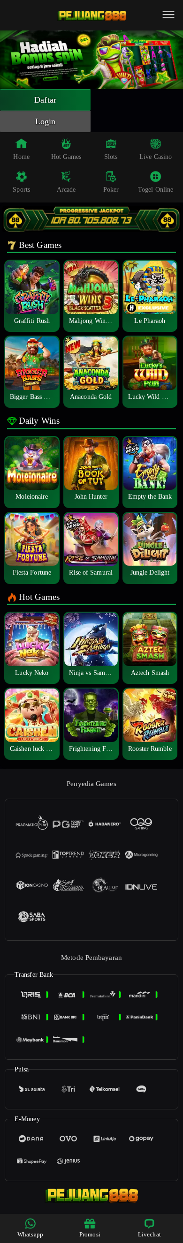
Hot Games (66, 156)
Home (21, 156)
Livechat (149, 1234)
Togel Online (155, 189)
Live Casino (155, 156)
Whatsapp (30, 1234)
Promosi (89, 1234)
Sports (21, 189)
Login (45, 121)
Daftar (45, 100)
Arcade (66, 189)
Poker (111, 189)
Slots (111, 156)
